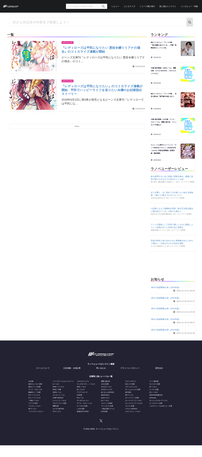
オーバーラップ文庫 (132, 398)
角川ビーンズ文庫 (34, 387)
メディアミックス (67, 42)
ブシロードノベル (59, 395)
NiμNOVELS (105, 395)
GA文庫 (79, 395)
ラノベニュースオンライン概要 (101, 364)
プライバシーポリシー (130, 368)
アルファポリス (130, 381)
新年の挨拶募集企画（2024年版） (166, 308)
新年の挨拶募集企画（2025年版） (166, 298)
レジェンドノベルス (59, 400)
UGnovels (152, 398)
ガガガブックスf (106, 389)
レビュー (115, 6)
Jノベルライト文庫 (155, 403)
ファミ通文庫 (153, 381)
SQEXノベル (57, 392)
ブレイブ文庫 (129, 406)
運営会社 (159, 368)
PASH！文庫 (57, 389)
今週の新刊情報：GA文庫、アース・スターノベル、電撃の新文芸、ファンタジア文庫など (163, 122)
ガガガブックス (106, 387)
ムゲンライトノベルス (132, 411)
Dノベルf (56, 384)
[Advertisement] (173, 263)
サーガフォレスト (83, 400)
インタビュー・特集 (189, 6)
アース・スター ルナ (35, 389)
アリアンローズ (82, 392)
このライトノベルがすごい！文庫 (160, 406)
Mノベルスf (81, 389)
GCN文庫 (104, 411)
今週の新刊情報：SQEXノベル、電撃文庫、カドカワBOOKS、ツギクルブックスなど (163, 70)
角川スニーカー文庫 (35, 384)
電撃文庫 (56, 406)
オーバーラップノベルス (133, 400)
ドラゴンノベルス (34, 406)
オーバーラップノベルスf (133, 403)
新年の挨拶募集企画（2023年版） (166, 319)
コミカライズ (129, 6)
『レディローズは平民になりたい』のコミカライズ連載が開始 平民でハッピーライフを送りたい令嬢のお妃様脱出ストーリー (102, 90)
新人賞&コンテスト (167, 6)
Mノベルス (153, 387)
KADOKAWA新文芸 (155, 395)
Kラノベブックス (34, 395)
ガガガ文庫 (105, 384)
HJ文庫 (30, 381)
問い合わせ (101, 368)
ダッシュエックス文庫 (132, 389)
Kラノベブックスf (34, 398)
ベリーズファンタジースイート (63, 381)
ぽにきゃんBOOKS (107, 392)
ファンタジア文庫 (107, 406)
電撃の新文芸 (105, 381)
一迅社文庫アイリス (108, 409)
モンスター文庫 (154, 384)
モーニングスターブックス (158, 400)
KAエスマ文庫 (130, 384)
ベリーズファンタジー (36, 411)
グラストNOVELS (131, 409)
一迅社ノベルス (33, 400)
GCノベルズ (153, 392)
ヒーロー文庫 (153, 389)
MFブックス (129, 395)
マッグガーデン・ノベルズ (86, 384)
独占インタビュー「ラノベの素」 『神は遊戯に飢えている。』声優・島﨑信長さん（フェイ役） (163, 45)
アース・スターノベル (84, 403)
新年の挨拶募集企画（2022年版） (166, 330)
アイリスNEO (33, 403)
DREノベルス (81, 387)
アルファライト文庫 (59, 403)
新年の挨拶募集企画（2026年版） (166, 287)
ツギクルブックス (83, 381)
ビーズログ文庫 (82, 406)
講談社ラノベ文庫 (34, 392)
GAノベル (80, 398)
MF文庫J (128, 392)
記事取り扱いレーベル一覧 (101, 376)
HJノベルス (105, 400)
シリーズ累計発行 (147, 6)
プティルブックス (131, 387)
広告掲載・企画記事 (72, 368)
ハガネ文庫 (80, 409)
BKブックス (32, 409)
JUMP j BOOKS (58, 398)
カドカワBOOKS (58, 409)
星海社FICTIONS (82, 411)
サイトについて (43, 368)
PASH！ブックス (58, 387)
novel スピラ (105, 398)
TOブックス (57, 411)
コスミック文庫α (106, 403)
